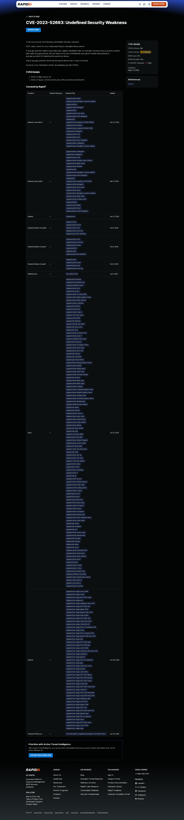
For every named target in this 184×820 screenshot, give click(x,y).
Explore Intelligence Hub (40, 755)
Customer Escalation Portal (119, 794)
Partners (96, 4)
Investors (57, 794)
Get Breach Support (34, 802)
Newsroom (57, 783)
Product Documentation (117, 783)
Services (73, 4)
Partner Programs (60, 790)
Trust (67, 812)
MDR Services (31, 784)
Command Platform (34, 779)
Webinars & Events (88, 783)
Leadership (57, 779)
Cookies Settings (102, 812)
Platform (63, 4)
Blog (82, 775)
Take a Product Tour (34, 799)
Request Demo (159, 4)
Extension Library (115, 786)
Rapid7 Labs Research (89, 786)
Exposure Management (35, 782)
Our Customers (59, 786)
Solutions (30, 787)
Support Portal (114, 779)
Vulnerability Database (89, 790)
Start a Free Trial (33, 796)
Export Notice (59, 812)
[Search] (140, 4)
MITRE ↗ (131, 84)
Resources (85, 4)
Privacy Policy (48, 812)
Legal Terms (38, 812)
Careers (56, 798)
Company (106, 4)
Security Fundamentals (89, 794)
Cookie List (74, 812)
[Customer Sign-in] (149, 4)
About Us (57, 775)
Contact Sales (31, 804)
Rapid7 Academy (114, 790)
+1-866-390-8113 (142, 774)
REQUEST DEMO (33, 30)
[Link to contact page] (144, 4)
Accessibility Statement (87, 812)
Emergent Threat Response (91, 779)
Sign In (110, 775)
